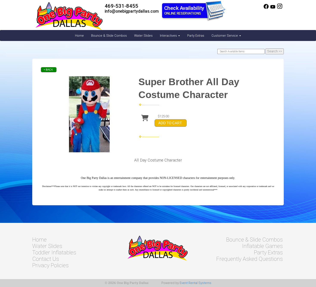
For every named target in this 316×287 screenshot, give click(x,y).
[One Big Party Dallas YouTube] (272, 8)
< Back (48, 69)
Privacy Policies (50, 265)
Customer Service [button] (225, 36)
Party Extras (195, 36)
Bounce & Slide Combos (109, 36)
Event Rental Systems (195, 283)
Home (79, 36)
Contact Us (45, 259)
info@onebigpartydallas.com (132, 11)
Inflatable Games (262, 246)
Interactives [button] (169, 36)
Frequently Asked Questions (249, 259)
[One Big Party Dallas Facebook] (266, 8)
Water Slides (143, 36)
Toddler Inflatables (54, 252)
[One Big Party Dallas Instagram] (279, 8)
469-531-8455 (121, 6)
